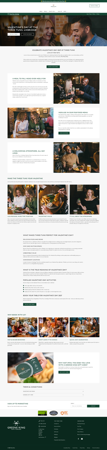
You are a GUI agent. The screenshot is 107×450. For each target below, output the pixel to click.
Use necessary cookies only (94, 7)
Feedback (56, 434)
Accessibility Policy (67, 447)
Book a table (13, 34)
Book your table (53, 66)
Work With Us (80, 431)
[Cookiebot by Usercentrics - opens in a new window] (10, 11)
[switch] (38, 11)
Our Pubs (79, 426)
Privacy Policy (82, 447)
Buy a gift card (64, 372)
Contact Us (56, 423)
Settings (66, 11)
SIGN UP (93, 406)
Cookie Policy (75, 447)
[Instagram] (82, 439)
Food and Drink (57, 426)
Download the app (81, 423)
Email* (72, 403)
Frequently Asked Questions (59, 440)
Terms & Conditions (95, 447)
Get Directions (41, 437)
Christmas (56, 429)
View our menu (27, 34)
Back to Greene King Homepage (83, 434)
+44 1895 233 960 (42, 423)
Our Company (80, 429)
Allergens (56, 437)
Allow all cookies (94, 3)
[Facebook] (78, 439)
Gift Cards (56, 431)
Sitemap (88, 447)
